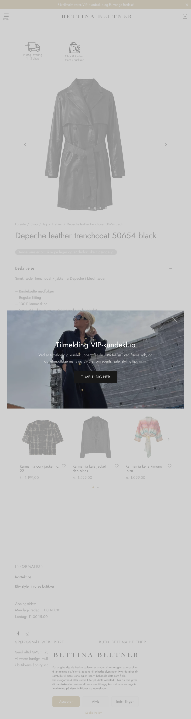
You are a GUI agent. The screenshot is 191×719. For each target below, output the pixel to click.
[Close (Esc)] (175, 319)
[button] (95, 377)
